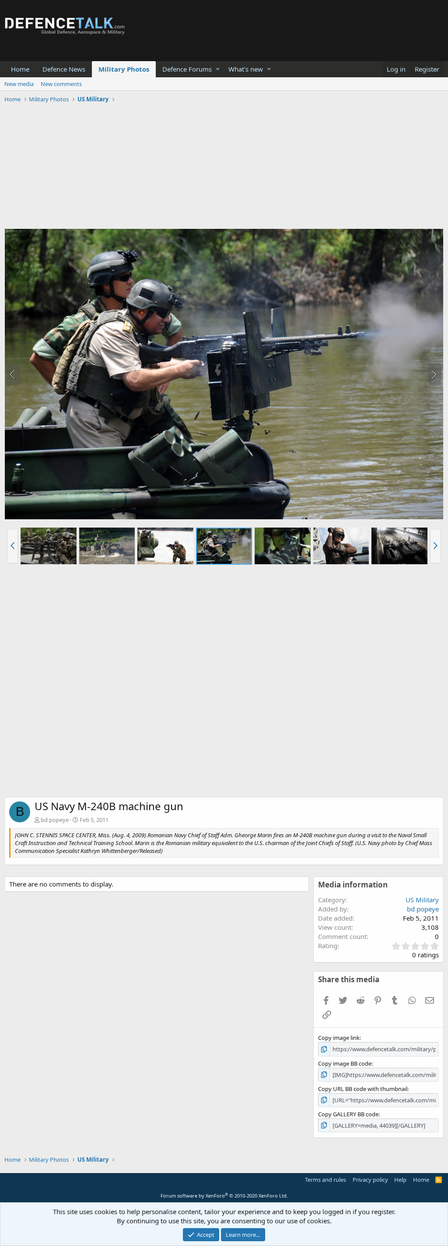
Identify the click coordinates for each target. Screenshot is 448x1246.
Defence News (63, 69)
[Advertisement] (224, 167)
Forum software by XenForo (224, 1195)
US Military (422, 899)
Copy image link (339, 1038)
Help (400, 1180)
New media (19, 84)
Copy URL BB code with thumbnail (362, 1089)
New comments (61, 84)
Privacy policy (370, 1180)
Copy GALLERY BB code (348, 1114)
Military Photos (123, 69)
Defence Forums (187, 69)
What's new (245, 69)
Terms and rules (325, 1180)
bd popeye (55, 820)
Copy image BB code (344, 1063)
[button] (218, 69)
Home (20, 69)
